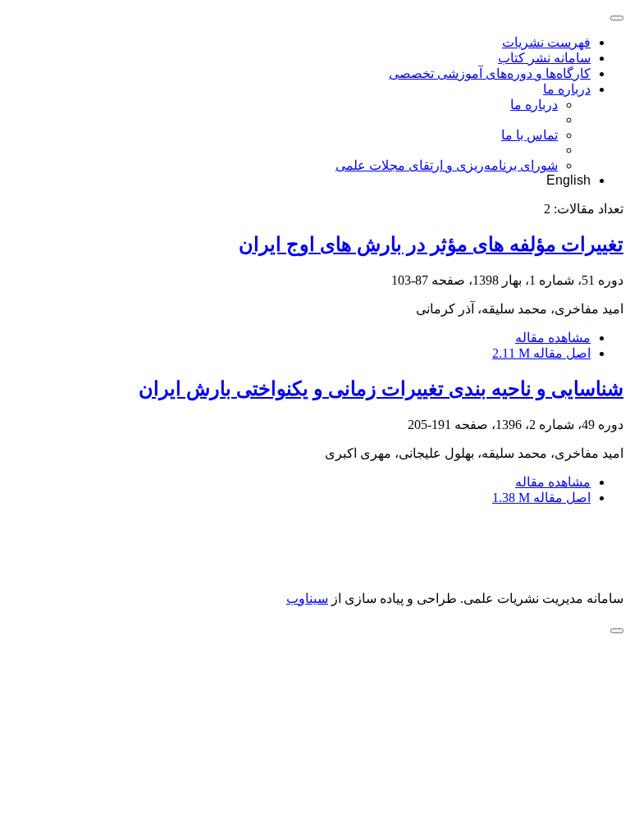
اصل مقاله (541, 353)
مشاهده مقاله (553, 338)
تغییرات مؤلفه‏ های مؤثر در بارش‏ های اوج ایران (431, 244)
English (568, 180)
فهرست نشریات (546, 42)
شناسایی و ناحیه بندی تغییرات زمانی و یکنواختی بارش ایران (381, 388)
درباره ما (567, 89)
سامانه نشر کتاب (544, 58)
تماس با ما (529, 135)
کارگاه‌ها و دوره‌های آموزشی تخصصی (490, 73)
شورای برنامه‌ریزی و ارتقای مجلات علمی (447, 165)
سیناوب (307, 598)
